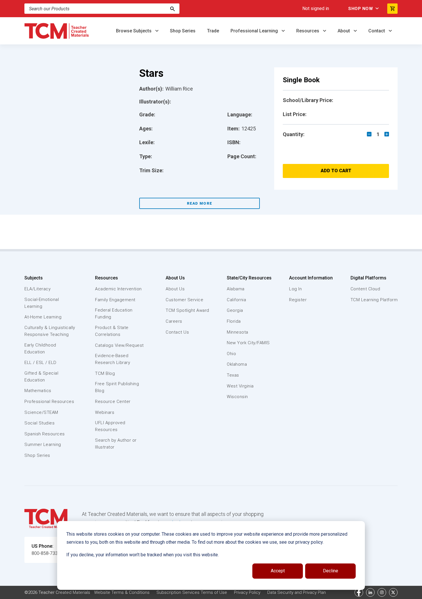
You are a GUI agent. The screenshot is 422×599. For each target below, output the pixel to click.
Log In (295, 288)
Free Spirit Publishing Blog (117, 387)
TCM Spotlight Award (187, 310)
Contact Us (177, 332)
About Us (175, 278)
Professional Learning (255, 31)
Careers (174, 321)
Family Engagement (115, 299)
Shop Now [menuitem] (360, 8)
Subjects (33, 278)
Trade (213, 31)
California (236, 299)
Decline (330, 570)
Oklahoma (237, 364)
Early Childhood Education (40, 348)
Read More (199, 203)
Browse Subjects (134, 31)
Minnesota (237, 332)
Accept (278, 570)
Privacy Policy (247, 592)
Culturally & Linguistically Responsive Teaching (49, 331)
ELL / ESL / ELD (40, 362)
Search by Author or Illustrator (116, 444)
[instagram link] (382, 592)
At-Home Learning (42, 317)
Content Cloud (365, 288)
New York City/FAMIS (248, 342)
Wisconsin (237, 396)
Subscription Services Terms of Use (191, 592)
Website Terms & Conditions (122, 592)
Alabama (236, 288)
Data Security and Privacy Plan (296, 592)
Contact (377, 31)
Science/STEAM (41, 412)
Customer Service (184, 299)
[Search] (172, 8)
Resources (308, 31)
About (344, 31)
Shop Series (182, 31)
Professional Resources (49, 401)
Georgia (235, 310)
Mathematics (37, 390)
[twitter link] (393, 592)
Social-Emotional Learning (41, 303)
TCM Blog (105, 373)
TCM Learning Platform (374, 299)
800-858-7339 (46, 553)
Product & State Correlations (112, 331)
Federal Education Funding (114, 314)
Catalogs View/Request (119, 345)
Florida (234, 321)
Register (298, 299)
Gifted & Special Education (41, 377)
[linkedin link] (370, 592)
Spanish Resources (44, 433)
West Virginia (240, 386)
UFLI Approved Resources (110, 426)
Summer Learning (42, 444)
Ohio (231, 353)
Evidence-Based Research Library (112, 359)
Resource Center (113, 401)
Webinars (104, 412)
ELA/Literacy (37, 288)
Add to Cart (336, 170)
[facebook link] (359, 592)
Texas (233, 375)
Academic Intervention (118, 288)
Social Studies (39, 423)
